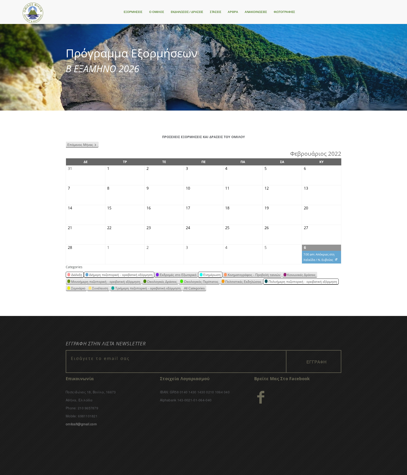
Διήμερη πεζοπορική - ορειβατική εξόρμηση (121, 275)
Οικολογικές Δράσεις (162, 281)
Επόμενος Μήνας (80, 145)
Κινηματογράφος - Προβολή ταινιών (254, 275)
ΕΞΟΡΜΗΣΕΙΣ (133, 12)
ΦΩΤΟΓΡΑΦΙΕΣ (284, 12)
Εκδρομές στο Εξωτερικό (178, 275)
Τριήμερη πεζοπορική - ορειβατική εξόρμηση (148, 288)
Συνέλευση (100, 288)
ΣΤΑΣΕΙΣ (215, 12)
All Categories (194, 288)
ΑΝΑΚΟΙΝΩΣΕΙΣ (256, 12)
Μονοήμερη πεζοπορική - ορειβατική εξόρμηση (105, 281)
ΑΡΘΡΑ (233, 12)
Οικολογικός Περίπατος (201, 281)
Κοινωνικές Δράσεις (301, 275)
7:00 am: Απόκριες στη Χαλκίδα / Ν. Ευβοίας (318, 257)
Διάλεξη (76, 275)
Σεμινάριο (78, 288)
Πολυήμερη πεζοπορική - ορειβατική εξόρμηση (303, 281)
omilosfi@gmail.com (81, 424)
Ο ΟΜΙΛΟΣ (156, 12)
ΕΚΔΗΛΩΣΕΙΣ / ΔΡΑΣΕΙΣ (187, 12)
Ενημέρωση (212, 275)
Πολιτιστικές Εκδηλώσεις (243, 281)
